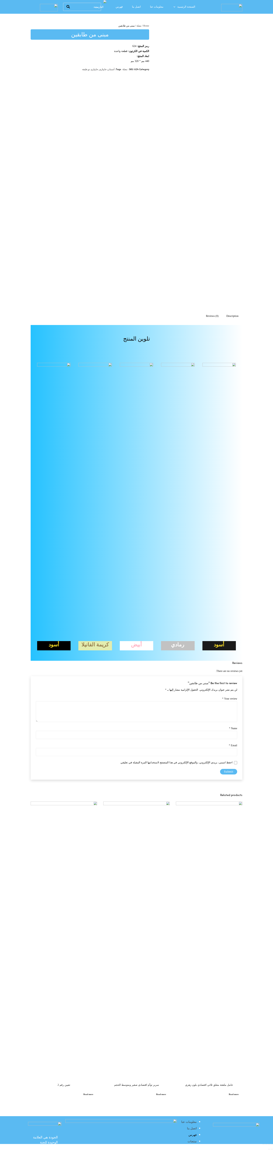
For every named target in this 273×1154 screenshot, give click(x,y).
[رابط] (231, 7)
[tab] (232, 316)
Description (232, 316)
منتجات (192, 1141)
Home (146, 25)
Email (233, 745)
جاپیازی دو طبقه (90, 69)
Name (233, 728)
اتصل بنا (192, 1128)
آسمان (111, 69)
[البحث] (68, 7)
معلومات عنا (189, 1121)
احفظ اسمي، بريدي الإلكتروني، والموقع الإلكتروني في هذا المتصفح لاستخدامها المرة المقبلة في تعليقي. (176, 762)
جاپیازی (103, 69)
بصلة (138, 25)
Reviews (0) (212, 316)
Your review (229, 698)
